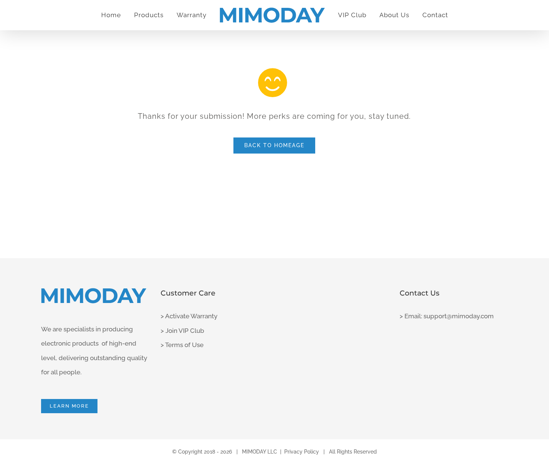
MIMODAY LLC (259, 452)
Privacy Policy (301, 452)
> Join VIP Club (182, 330)
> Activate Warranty (189, 316)
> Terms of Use (182, 345)
